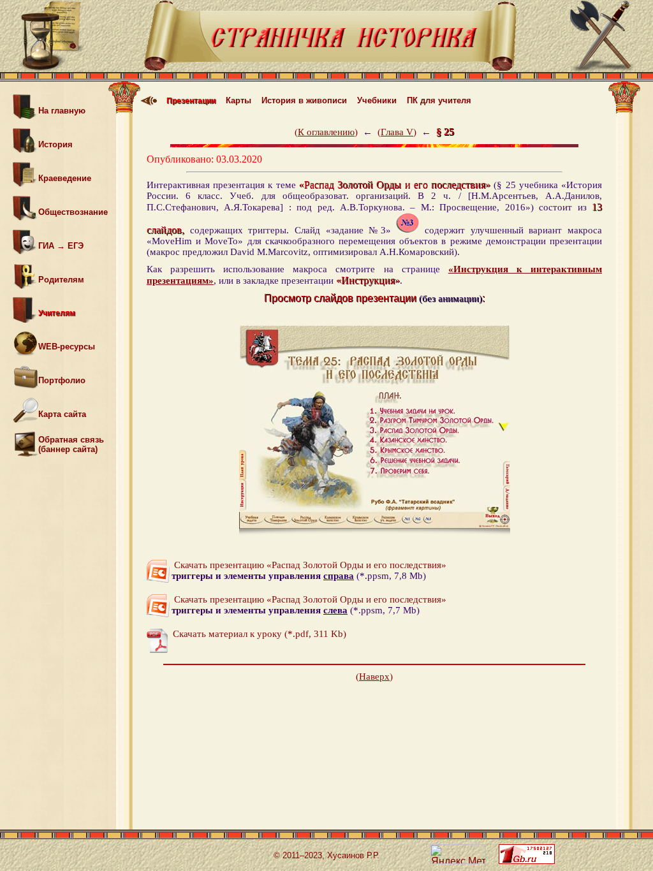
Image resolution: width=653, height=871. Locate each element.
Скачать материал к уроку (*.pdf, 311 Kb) (258, 634)
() (326, 132)
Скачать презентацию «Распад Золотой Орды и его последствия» (309, 565)
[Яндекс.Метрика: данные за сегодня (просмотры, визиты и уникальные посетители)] (458, 854)
